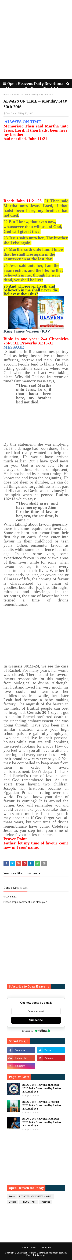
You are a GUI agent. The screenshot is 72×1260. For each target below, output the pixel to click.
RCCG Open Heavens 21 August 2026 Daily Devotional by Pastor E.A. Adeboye (41, 1088)
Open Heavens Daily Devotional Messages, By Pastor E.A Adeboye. (44, 1254)
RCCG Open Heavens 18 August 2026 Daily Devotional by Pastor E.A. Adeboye (41, 1105)
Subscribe (36, 1020)
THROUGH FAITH (28, 1202)
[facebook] (21, 1050)
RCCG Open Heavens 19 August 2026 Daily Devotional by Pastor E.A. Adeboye (41, 1122)
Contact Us (45, 1247)
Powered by (27, 1030)
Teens (12, 1196)
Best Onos (11, 113)
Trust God (45, 1202)
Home (6, 94)
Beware (12, 1202)
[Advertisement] (36, 40)
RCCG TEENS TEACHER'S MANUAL (35, 1196)
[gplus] (21, 1058)
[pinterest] (51, 1058)
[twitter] (51, 1050)
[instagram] (21, 1066)
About (34, 1247)
